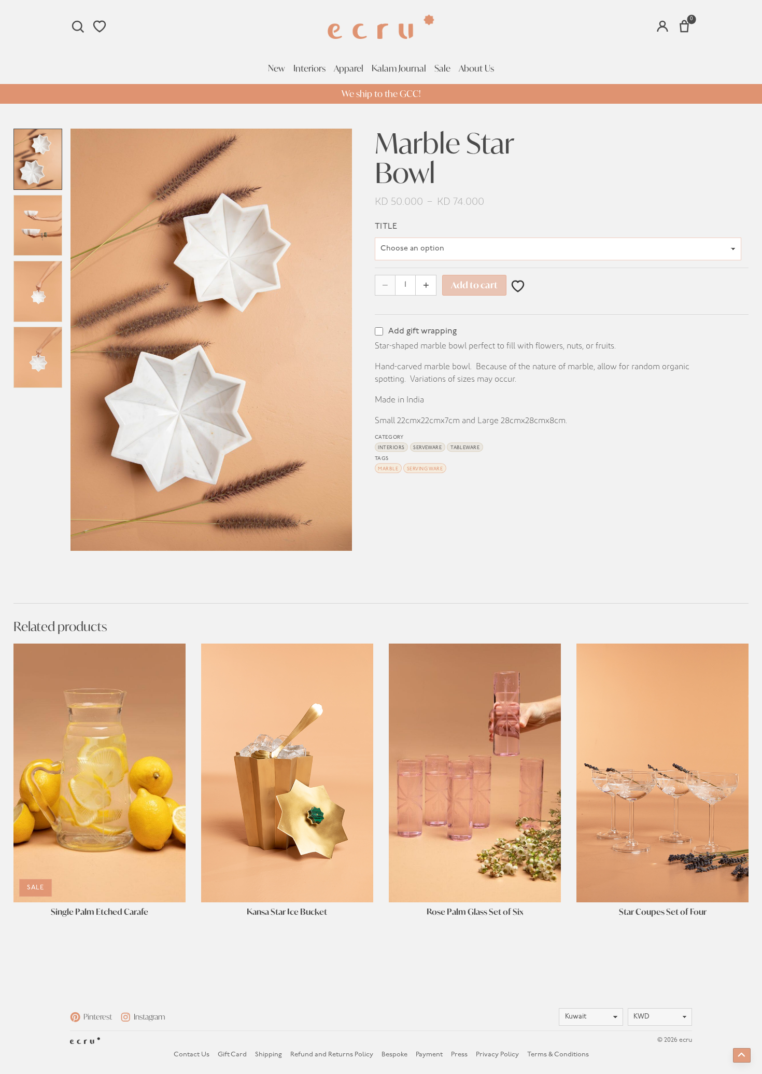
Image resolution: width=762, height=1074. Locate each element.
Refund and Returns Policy (331, 1054)
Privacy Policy (497, 1054)
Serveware (427, 448)
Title (386, 226)
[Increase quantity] (426, 285)
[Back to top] (742, 1055)
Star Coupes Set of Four (663, 912)
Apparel (348, 68)
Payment (429, 1054)
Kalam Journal (399, 68)
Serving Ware (425, 469)
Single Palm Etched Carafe (99, 912)
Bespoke (394, 1054)
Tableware (464, 448)
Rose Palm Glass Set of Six (475, 912)
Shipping (268, 1054)
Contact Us (191, 1054)
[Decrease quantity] (385, 285)
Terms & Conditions (558, 1054)
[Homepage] (381, 27)
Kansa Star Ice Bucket (287, 912)
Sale (442, 68)
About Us (476, 68)
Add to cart (474, 285)
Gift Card (232, 1054)
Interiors (309, 68)
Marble (388, 469)
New (276, 68)
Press (459, 1054)
